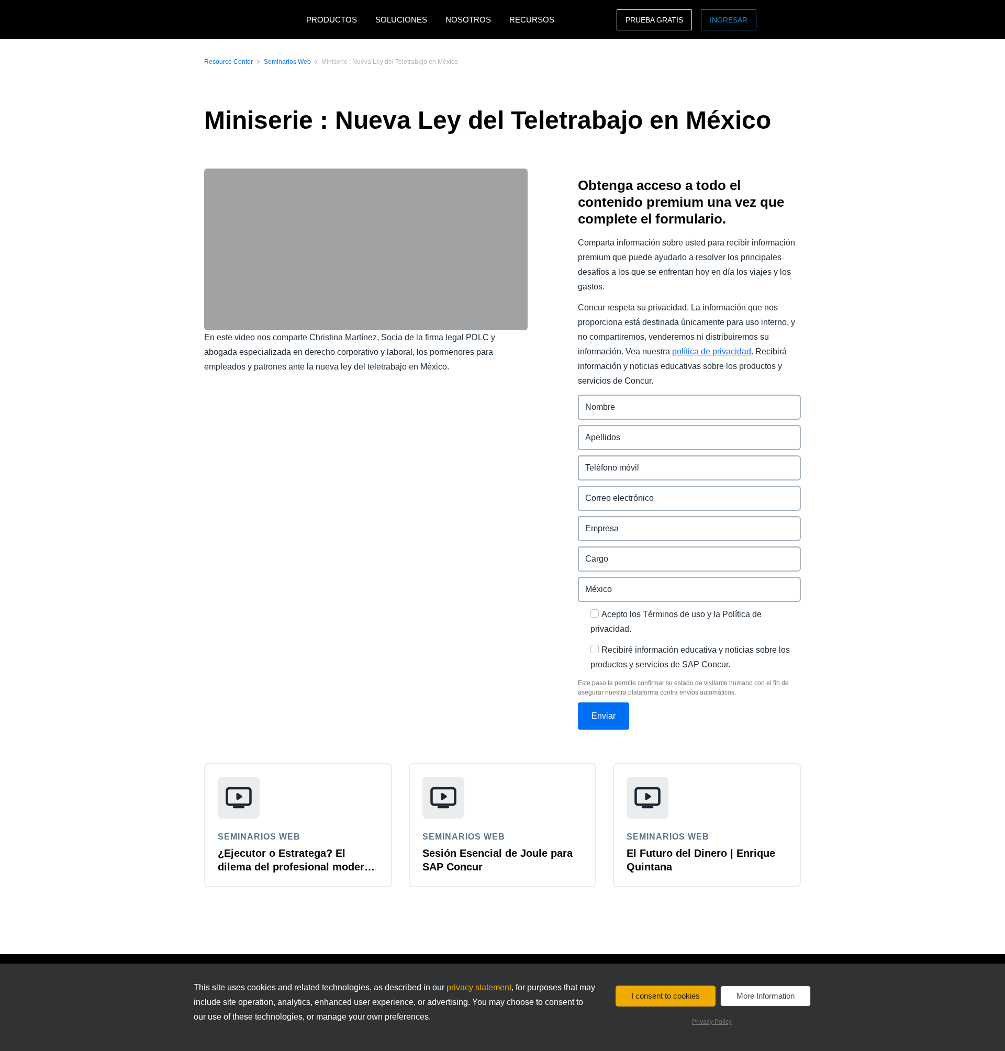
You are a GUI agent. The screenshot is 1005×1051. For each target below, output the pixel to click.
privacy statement (478, 987)
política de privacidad (711, 351)
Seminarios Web (287, 61)
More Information (765, 995)
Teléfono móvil (607, 461)
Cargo (590, 552)
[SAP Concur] (252, 19)
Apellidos (597, 431)
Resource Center (228, 61)
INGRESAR (728, 20)
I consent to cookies (665, 995)
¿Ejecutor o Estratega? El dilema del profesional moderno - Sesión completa (297, 866)
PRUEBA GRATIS (654, 20)
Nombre (594, 400)
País (586, 582)
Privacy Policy (712, 1021)
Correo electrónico (615, 491)
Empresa (595, 522)
